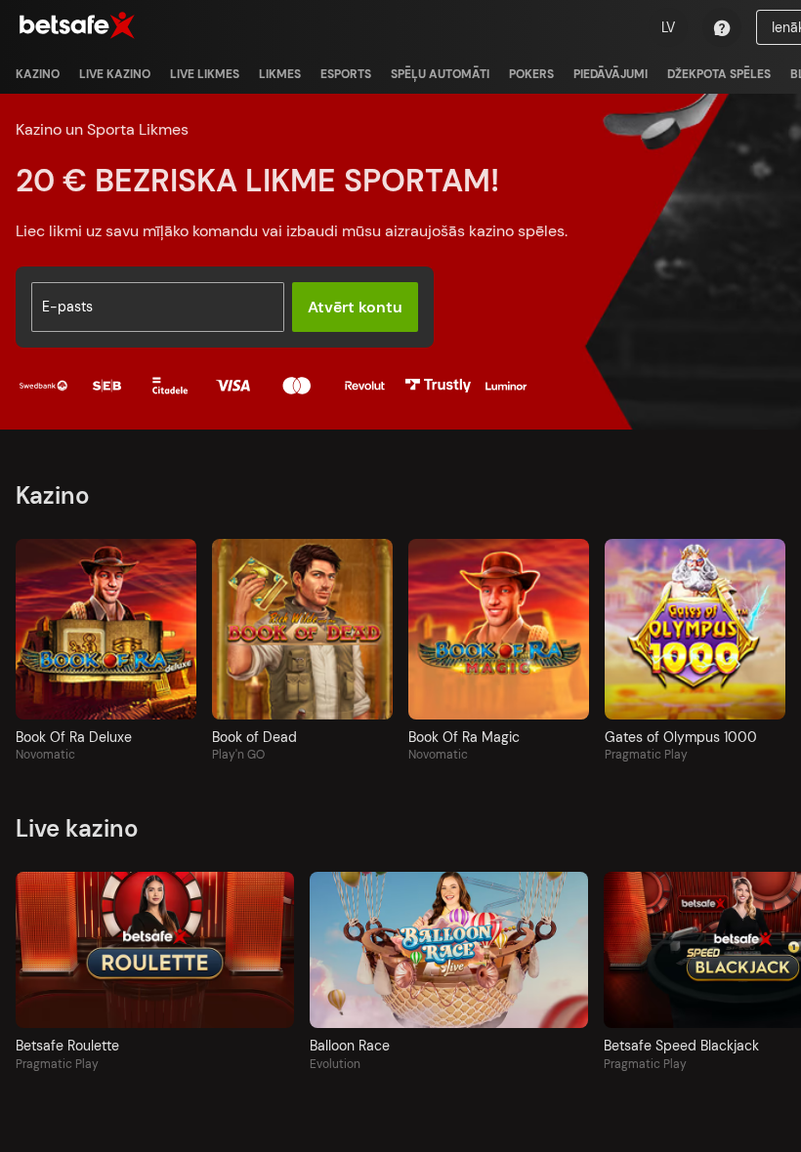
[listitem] (37, 74)
